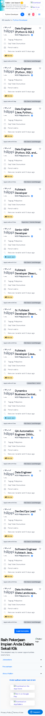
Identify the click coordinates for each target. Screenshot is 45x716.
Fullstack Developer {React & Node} (25, 273)
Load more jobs (22, 631)
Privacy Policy (6, 712)
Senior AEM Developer (22, 231)
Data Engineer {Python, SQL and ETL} (25, 153)
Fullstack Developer (21, 191)
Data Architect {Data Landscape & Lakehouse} (25, 593)
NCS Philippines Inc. (22, 35)
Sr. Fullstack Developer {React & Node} (25, 314)
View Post (14, 51)
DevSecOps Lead (25, 511)
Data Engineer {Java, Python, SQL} (23, 112)
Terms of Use (18, 712)
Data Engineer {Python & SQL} (24, 30)
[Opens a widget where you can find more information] (35, 712)
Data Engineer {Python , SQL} (24, 70)
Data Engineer (23, 472)
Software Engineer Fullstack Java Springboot (26, 552)
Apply (31, 51)
